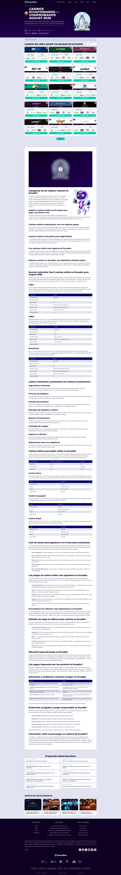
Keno (36, 828)
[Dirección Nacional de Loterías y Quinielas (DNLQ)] (44, 861)
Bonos (75, 2)
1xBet (30, 287)
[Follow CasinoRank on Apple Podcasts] (95, 849)
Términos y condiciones (41, 873)
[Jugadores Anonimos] (60, 861)
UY (26, 849)
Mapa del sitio (82, 873)
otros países (78, 742)
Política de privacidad (83, 835)
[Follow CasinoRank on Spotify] (92, 849)
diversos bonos (51, 545)
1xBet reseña (36, 63)
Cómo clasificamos (83, 832)
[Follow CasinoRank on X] (86, 849)
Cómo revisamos (83, 830)
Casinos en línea (61, 2)
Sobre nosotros (83, 826)
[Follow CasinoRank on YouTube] (89, 849)
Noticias (94, 2)
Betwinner (31, 351)
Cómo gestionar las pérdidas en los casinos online (59, 835)
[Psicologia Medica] (67, 861)
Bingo (36, 826)
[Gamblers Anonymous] (74, 861)
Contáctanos (83, 828)
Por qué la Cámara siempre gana (59, 826)
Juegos (69, 2)
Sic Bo (36, 830)
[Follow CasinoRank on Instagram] (83, 849)
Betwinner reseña (60, 63)
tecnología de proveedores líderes (55, 611)
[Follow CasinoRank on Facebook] (80, 849)
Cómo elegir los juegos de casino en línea (59, 828)
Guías (88, 2)
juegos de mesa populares (49, 578)
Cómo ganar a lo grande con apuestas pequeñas (59, 830)
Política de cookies (62, 873)
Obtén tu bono (36, 61)
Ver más (60, 138)
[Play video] (60, 169)
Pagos (81, 2)
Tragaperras (36, 832)
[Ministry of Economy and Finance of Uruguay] (54, 861)
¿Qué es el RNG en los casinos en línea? (59, 832)
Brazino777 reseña (85, 63)
